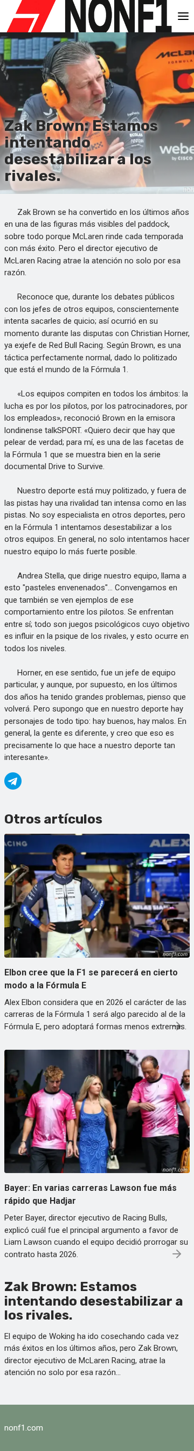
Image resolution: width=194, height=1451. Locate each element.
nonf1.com (23, 1428)
